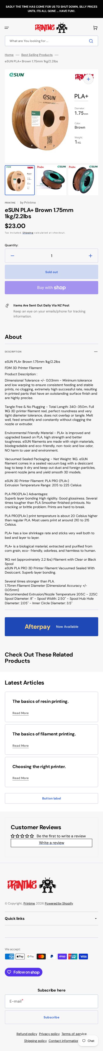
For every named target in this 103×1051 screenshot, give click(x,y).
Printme (29, 903)
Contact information (64, 1041)
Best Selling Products (37, 55)
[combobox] (51, 40)
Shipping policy (35, 1041)
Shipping (28, 232)
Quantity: (11, 245)
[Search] (92, 41)
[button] (6, 28)
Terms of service (74, 1034)
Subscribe (51, 1017)
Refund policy (27, 1034)
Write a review (51, 842)
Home (9, 55)
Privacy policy (49, 1034)
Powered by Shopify (59, 903)
